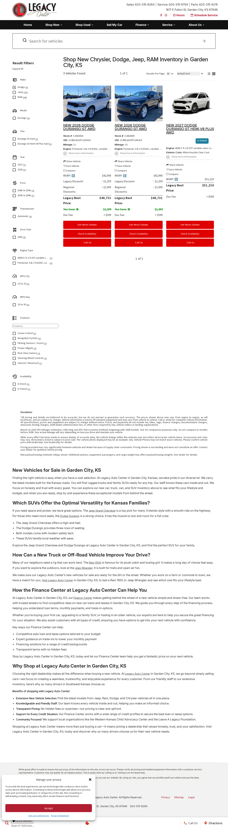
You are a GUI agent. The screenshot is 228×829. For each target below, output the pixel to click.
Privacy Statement (60, 815)
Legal (191, 797)
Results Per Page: (155, 73)
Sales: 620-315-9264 (140, 4)
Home (28, 25)
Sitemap (179, 797)
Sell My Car (114, 25)
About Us (195, 25)
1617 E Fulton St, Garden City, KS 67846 (192, 9)
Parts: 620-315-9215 (204, 4)
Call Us (87, 242)
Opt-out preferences (38, 815)
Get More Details (87, 224)
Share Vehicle (73, 161)
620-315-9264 (138, 806)
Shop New (52, 25)
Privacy (165, 797)
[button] (90, 779)
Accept (49, 808)
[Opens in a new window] (161, 15)
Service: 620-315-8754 (172, 4)
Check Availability (87, 233)
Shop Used (83, 25)
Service (167, 25)
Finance (141, 25)
